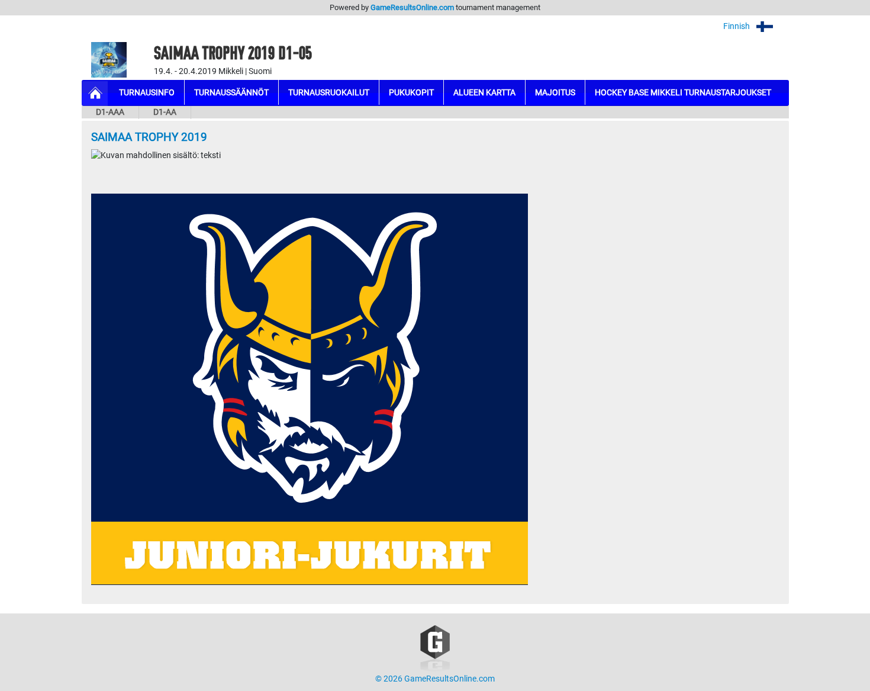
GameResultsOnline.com (412, 7)
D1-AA (164, 112)
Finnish (737, 26)
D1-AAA (110, 112)
